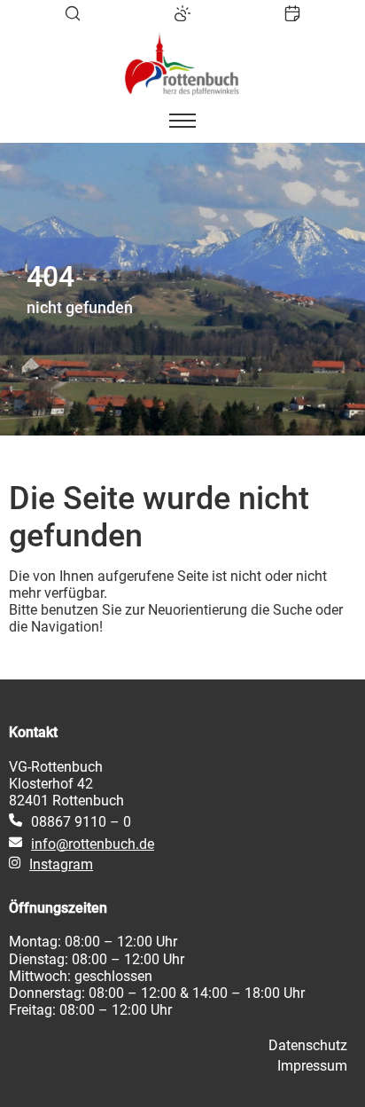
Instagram (61, 864)
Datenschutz (307, 1045)
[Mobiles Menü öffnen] (182, 121)
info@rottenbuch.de (92, 844)
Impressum (312, 1065)
